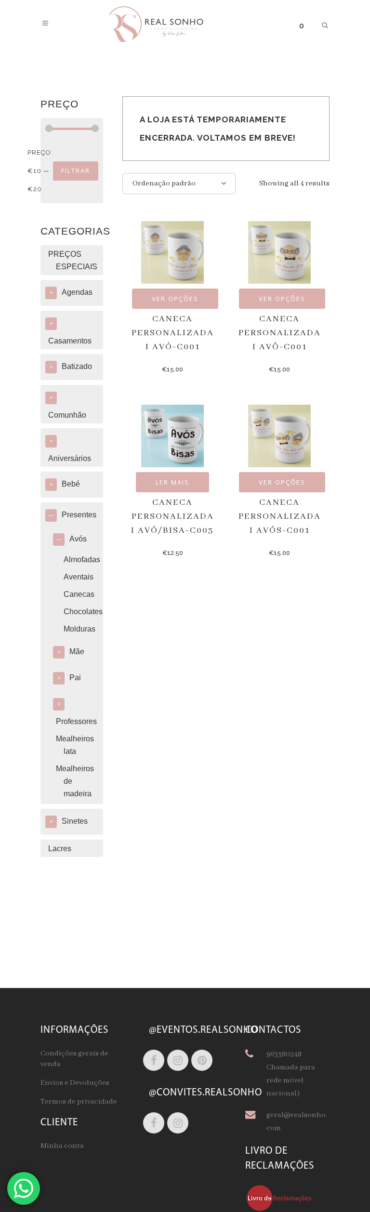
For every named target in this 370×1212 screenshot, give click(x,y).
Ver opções (175, 298)
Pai (75, 677)
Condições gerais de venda (74, 1059)
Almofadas (82, 559)
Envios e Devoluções (74, 1083)
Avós (78, 539)
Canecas (79, 594)
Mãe (76, 651)
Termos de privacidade (78, 1102)
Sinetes (75, 821)
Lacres (59, 848)
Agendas (77, 292)
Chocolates (83, 611)
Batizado (77, 366)
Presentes (79, 515)
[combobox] (179, 183)
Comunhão (67, 415)
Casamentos (70, 341)
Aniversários (69, 458)
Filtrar (75, 170)
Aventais (78, 577)
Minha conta (62, 1146)
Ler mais (172, 482)
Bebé (71, 484)
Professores (76, 721)
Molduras (79, 629)
